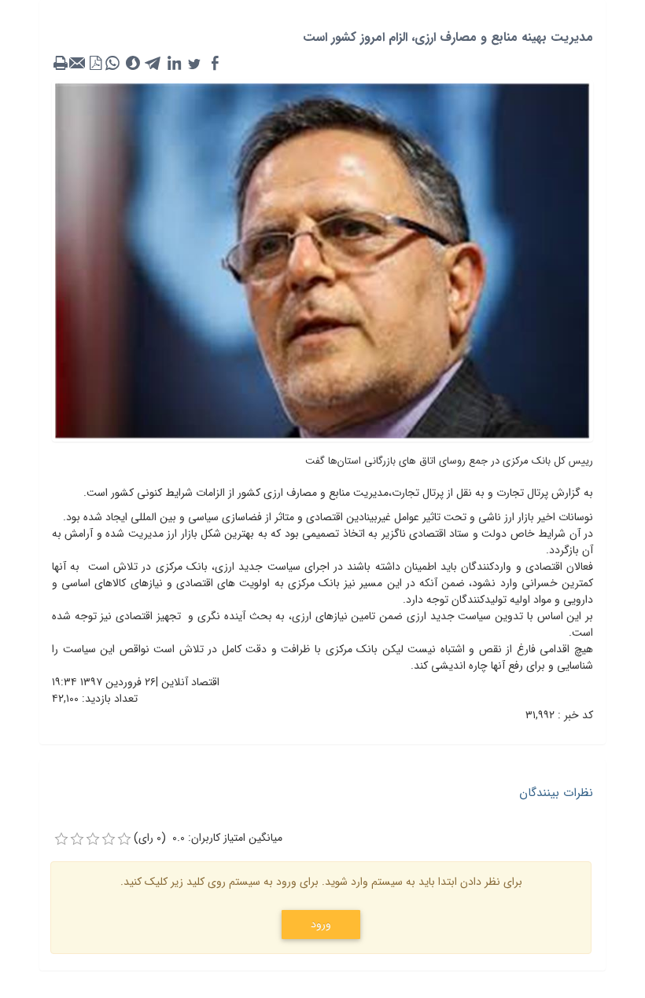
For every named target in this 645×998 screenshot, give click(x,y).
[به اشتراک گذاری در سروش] (133, 63)
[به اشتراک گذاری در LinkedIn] (174, 63)
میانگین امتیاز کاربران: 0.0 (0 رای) (208, 838)
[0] (61, 839)
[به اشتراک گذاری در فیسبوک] (215, 63)
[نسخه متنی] (60, 63)
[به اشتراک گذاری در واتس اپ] (112, 63)
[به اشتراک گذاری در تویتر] (194, 63)
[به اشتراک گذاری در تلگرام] (153, 63)
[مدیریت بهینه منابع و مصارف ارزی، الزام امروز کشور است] (322, 260)
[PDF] (95, 63)
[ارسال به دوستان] (78, 63)
